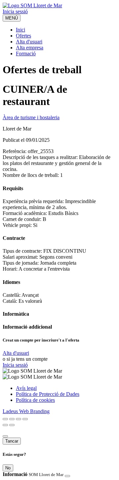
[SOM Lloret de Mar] (32, 5)
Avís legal (26, 388)
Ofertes (23, 35)
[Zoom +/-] (25, 419)
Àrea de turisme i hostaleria (31, 117)
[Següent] (12, 425)
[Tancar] (5, 436)
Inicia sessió (15, 11)
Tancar (11, 441)
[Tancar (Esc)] (5, 419)
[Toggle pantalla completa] (18, 419)
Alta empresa (29, 47)
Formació (26, 53)
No (8, 467)
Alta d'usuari (29, 41)
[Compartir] (12, 419)
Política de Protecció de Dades (47, 394)
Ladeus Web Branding (26, 411)
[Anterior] (5, 425)
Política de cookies (35, 400)
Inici (20, 29)
